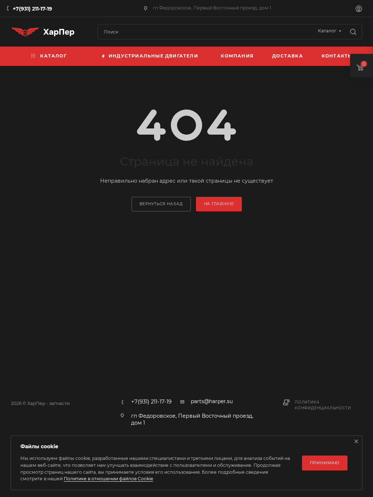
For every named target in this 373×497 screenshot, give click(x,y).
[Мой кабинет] (359, 9)
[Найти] (353, 31)
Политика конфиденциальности (323, 405)
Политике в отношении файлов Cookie (108, 478)
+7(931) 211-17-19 (32, 8)
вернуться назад (161, 204)
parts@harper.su (212, 401)
